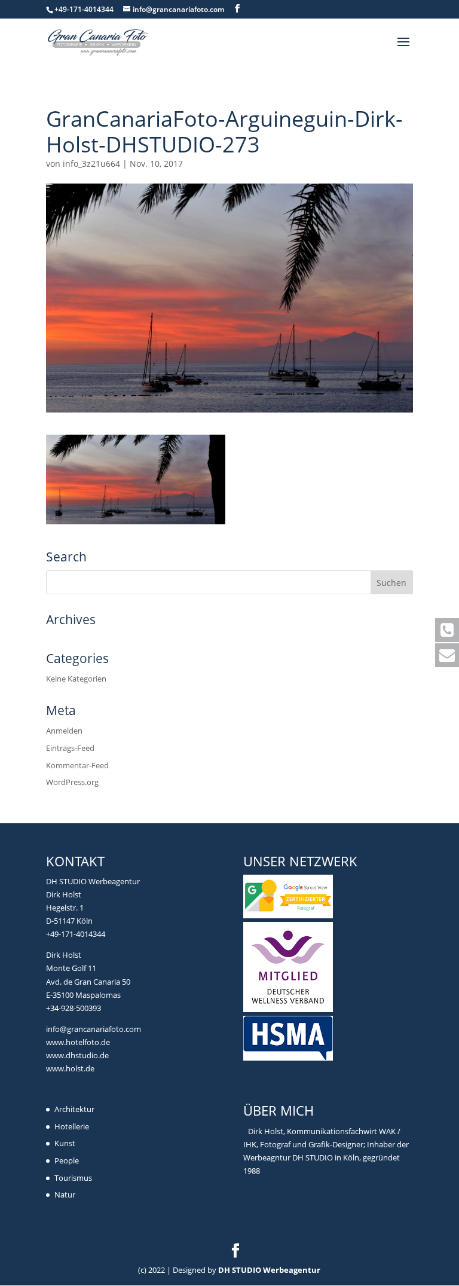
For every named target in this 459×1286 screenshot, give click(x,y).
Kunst (64, 1143)
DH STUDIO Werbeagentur (269, 1269)
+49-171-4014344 (75, 933)
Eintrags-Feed (70, 748)
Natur (64, 1194)
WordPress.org (72, 782)
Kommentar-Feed (77, 765)
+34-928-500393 (73, 1008)
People (66, 1160)
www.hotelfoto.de (78, 1042)
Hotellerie (71, 1126)
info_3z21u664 (91, 163)
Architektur (74, 1109)
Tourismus (73, 1177)
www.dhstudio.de (77, 1055)
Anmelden (64, 730)
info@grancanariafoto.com (93, 1029)
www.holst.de (70, 1068)
